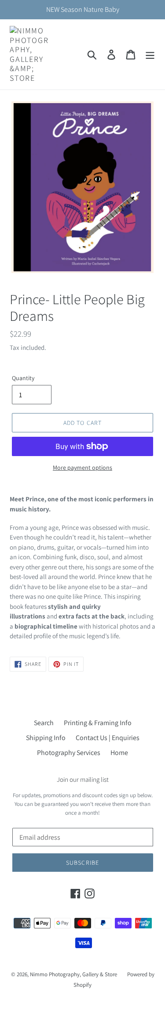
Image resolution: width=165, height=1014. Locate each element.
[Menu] (150, 55)
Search (44, 722)
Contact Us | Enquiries (107, 737)
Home (119, 752)
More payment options (82, 467)
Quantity (23, 378)
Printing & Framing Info (98, 722)
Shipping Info (46, 737)
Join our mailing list (83, 780)
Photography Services (68, 752)
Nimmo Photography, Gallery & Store (73, 974)
